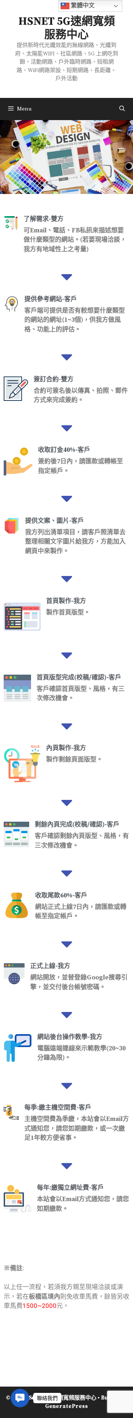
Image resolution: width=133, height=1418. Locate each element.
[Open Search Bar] (122, 109)
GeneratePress (66, 1406)
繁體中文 (82, 5)
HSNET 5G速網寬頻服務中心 (66, 28)
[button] (20, 1398)
